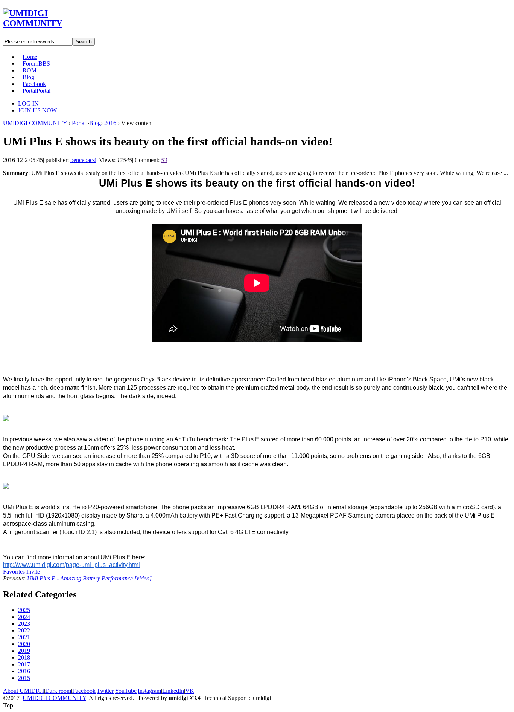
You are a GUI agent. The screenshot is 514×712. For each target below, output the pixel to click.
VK (189, 691)
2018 (24, 657)
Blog (28, 77)
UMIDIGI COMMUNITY (35, 123)
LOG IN (28, 103)
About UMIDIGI (23, 691)
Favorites (14, 571)
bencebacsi (83, 160)
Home (30, 57)
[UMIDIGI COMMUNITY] (43, 23)
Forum (36, 63)
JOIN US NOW (37, 110)
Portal (36, 90)
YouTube (126, 691)
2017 (24, 664)
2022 (24, 630)
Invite (33, 571)
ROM (29, 70)
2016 (110, 123)
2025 (24, 610)
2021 (24, 637)
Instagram (149, 691)
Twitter (105, 691)
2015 (24, 678)
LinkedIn (173, 691)
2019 (24, 651)
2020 (24, 644)
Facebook (34, 84)
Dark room (58, 691)
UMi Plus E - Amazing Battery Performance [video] (89, 578)
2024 (24, 617)
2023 (24, 623)
